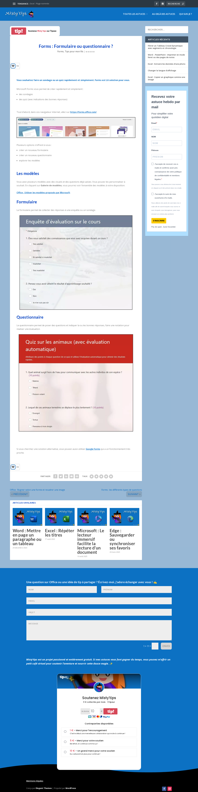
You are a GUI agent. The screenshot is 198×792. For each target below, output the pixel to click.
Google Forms (93, 449)
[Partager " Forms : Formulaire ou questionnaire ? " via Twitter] (60, 476)
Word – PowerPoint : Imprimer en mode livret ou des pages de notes (166, 55)
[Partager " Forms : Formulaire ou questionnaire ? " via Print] (77, 476)
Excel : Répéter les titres (59, 532)
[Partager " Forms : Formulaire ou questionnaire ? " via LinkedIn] (66, 476)
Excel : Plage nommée (39, 3)
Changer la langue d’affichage (162, 70)
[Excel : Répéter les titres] (60, 517)
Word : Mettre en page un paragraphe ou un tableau (27, 537)
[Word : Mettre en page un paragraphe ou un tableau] (27, 517)
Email (153, 123)
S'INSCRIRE (159, 221)
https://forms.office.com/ (83, 112)
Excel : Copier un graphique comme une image (166, 78)
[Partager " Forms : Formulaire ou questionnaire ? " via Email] (71, 476)
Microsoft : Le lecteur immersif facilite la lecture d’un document (90, 541)
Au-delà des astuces (163, 14)
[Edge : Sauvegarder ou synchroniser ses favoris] (124, 517)
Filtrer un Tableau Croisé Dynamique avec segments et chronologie (165, 46)
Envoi (166, 646)
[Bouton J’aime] (13, 66)
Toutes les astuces (134, 14)
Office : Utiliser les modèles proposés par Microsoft (43, 192)
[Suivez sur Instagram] (169, 789)
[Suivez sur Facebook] (164, 789)
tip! (19, 31)
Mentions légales (34, 780)
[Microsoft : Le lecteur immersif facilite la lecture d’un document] (92, 517)
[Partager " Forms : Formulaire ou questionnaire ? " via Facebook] (55, 476)
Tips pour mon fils (74, 51)
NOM (153, 137)
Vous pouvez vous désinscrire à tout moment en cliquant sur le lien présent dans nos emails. (166, 186)
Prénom (154, 150)
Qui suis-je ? (185, 14)
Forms (60, 51)
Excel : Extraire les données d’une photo (166, 64)
